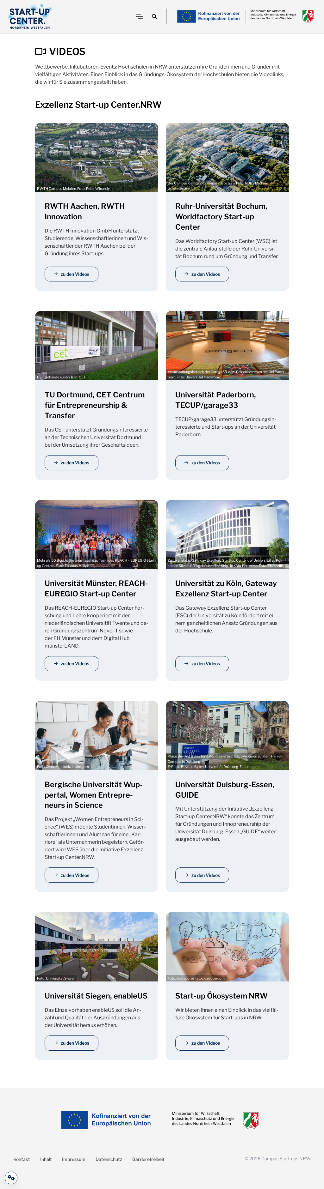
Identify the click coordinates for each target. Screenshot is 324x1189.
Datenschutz (109, 1159)
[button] (154, 16)
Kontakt (21, 1159)
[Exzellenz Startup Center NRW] (30, 16)
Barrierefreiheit (148, 1159)
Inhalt (46, 1159)
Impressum (73, 1159)
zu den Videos (75, 274)
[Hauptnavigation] (139, 16)
